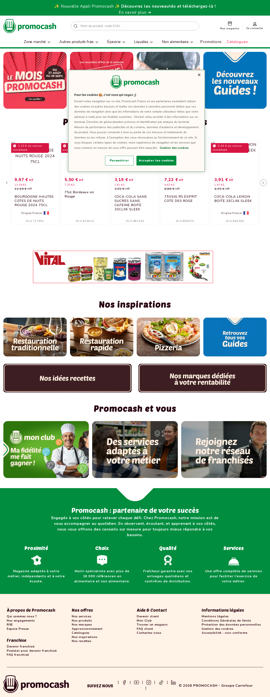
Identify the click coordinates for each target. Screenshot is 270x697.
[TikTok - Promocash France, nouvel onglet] (161, 682)
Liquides (141, 41)
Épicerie (114, 41)
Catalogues (237, 41)
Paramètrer (119, 160)
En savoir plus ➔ (135, 12)
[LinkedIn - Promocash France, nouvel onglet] (173, 682)
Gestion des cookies (174, 148)
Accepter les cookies (156, 160)
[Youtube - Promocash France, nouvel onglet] (136, 682)
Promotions (211, 41)
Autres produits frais (76, 41)
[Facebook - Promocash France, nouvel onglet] (124, 682)
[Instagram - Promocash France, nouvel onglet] (148, 682)
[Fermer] (199, 74)
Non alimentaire (175, 41)
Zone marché (35, 41)
